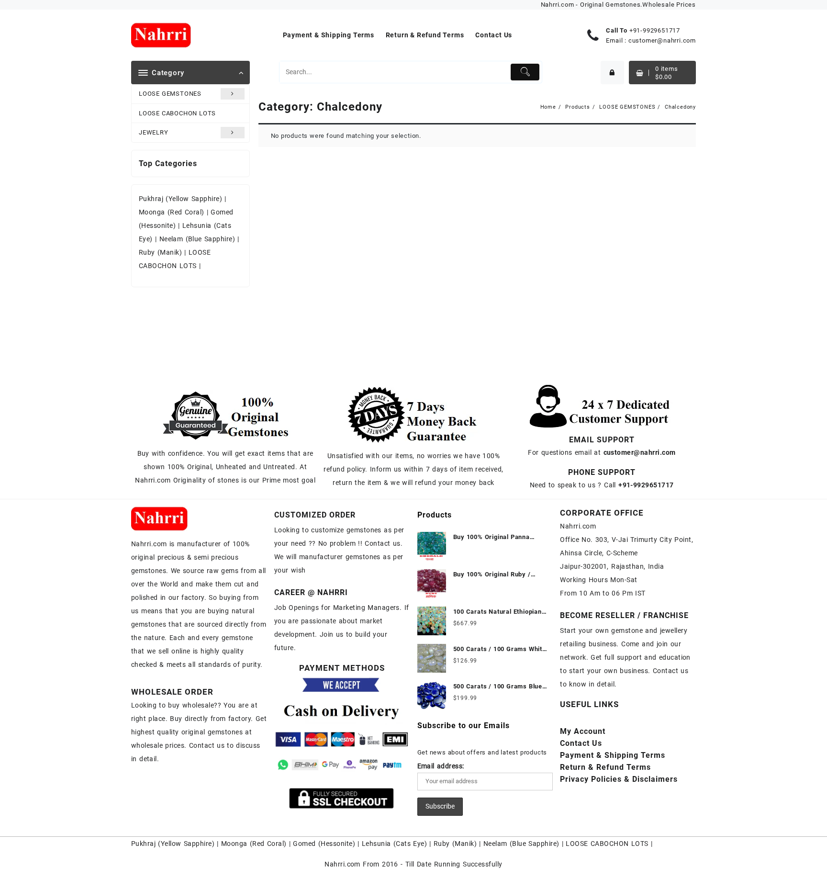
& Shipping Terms (612, 755)
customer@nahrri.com (662, 40)
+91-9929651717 (654, 30)
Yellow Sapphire (186, 843)
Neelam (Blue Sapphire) (197, 239)
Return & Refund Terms (605, 767)
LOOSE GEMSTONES (170, 93)
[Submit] (525, 72)
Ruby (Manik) (160, 252)
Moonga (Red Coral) (171, 212)
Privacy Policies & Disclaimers (619, 779)
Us (581, 743)
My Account (582, 731)
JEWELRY (153, 132)
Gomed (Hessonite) (324, 843)
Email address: (440, 766)
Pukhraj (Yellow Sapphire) (181, 199)
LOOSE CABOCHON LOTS (177, 113)
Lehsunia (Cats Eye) (394, 843)
